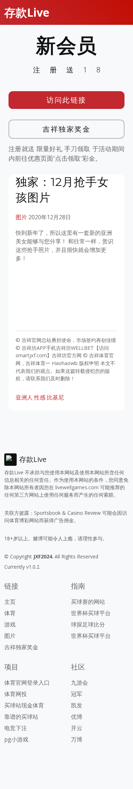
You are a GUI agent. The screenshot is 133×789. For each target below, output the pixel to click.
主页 (10, 602)
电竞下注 (15, 728)
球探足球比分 (88, 624)
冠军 (76, 694)
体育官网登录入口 (27, 682)
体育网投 (15, 694)
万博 (76, 739)
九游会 (79, 682)
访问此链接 (66, 100)
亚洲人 (24, 397)
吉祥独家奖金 (66, 129)
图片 (21, 217)
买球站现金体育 (24, 705)
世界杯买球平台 (91, 613)
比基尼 (55, 397)
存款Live (26, 12)
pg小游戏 (16, 739)
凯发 (76, 705)
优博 (76, 717)
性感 (39, 397)
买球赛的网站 (88, 602)
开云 (76, 728)
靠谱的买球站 (21, 717)
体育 (10, 613)
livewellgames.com (77, 487)
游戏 (10, 624)
